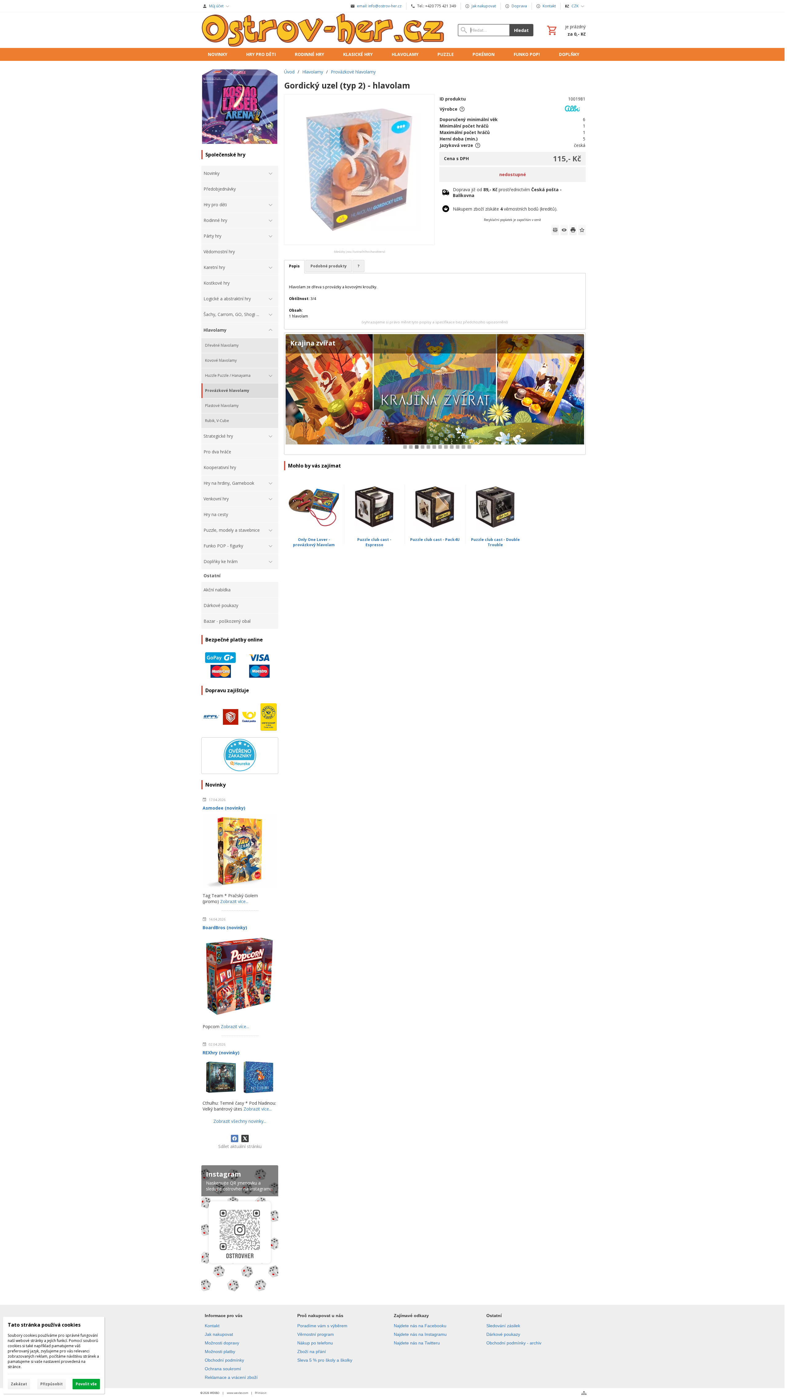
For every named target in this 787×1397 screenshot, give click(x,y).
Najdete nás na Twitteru (417, 1342)
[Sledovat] (564, 230)
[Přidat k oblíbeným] (582, 230)
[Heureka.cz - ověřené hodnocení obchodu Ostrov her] (240, 769)
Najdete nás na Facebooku (420, 1325)
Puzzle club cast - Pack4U (435, 539)
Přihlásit (261, 1393)
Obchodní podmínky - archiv (513, 1342)
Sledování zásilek (503, 1325)
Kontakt (212, 1325)
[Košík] (566, 30)
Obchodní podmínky (224, 1360)
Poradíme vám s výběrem (322, 1325)
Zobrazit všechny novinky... (239, 1121)
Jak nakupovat (219, 1334)
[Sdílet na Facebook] (234, 1138)
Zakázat (19, 1384)
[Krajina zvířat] (435, 394)
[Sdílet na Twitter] (245, 1138)
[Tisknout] (573, 230)
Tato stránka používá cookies (44, 1324)
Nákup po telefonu (315, 1342)
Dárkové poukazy (503, 1334)
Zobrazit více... (234, 901)
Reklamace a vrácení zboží (231, 1377)
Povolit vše (86, 1384)
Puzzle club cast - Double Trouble (495, 542)
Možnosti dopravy (222, 1342)
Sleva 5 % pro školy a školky (324, 1360)
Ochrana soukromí (223, 1368)
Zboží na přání (311, 1351)
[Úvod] (323, 30)
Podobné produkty (328, 266)
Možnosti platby (220, 1351)
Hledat (521, 30)
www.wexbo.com (237, 1393)
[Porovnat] (555, 230)
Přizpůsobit (51, 1384)
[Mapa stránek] (584, 1393)
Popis (294, 266)
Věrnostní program (315, 1334)
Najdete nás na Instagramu (420, 1334)
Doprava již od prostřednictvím (507, 192)
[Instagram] (239, 1229)
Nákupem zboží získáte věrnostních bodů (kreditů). (505, 209)
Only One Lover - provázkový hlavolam (314, 542)
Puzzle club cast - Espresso (374, 542)
